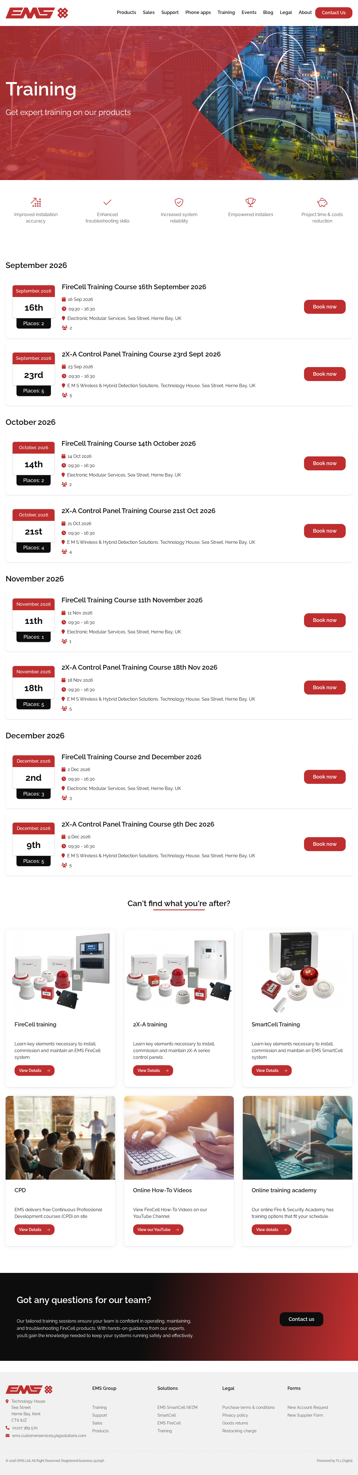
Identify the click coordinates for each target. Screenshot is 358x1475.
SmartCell (166, 1415)
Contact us (301, 1319)
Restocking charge (239, 1431)
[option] (179, 103)
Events (249, 12)
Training (226, 12)
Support (170, 12)
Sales (149, 12)
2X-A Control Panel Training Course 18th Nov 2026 (140, 667)
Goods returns (235, 1423)
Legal (286, 12)
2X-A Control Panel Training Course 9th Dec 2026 (138, 824)
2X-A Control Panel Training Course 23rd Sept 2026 (141, 354)
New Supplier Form (305, 1415)
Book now (325, 307)
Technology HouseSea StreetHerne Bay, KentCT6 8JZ (28, 1411)
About (305, 12)
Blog (268, 12)
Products (126, 12)
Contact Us (334, 12)
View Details (30, 1070)
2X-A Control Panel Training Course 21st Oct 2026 (139, 511)
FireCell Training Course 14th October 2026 (129, 443)
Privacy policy (235, 1415)
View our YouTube (154, 1229)
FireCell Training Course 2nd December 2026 (132, 757)
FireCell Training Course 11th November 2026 (132, 600)
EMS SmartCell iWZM (177, 1407)
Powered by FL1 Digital (334, 1461)
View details (267, 1229)
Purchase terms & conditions (248, 1407)
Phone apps (198, 12)
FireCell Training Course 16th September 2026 (134, 287)
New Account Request (308, 1407)
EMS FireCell (169, 1423)
